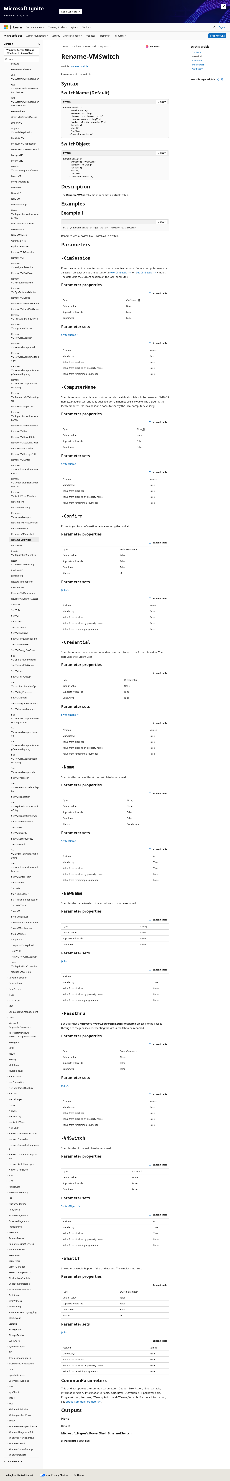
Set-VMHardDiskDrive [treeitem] (22, 665)
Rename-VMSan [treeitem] (19, 528)
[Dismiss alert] (223, 6)
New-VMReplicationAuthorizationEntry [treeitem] (25, 214)
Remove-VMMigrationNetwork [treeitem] (22, 326)
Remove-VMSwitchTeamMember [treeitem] (23, 494)
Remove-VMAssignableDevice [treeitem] (22, 265)
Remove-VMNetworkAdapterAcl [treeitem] (23, 345)
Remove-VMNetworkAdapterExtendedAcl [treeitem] (25, 357)
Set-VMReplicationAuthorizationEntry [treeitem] (25, 806)
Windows (76, 46)
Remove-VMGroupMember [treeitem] (25, 303)
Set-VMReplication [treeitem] (20, 796)
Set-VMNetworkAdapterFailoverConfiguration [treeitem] (25, 718)
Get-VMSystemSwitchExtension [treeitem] (25, 77)
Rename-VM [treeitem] (17, 501)
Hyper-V (104, 46)
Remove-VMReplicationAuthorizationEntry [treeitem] (25, 416)
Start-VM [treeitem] (15, 888)
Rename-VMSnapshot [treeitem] (22, 534)
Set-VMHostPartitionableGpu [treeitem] (24, 684)
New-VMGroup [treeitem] (19, 204)
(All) (63, 590)
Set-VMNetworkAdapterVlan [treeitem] (23, 770)
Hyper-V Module (79, 66)
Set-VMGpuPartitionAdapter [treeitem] (23, 657)
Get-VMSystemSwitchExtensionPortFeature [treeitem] (25, 88)
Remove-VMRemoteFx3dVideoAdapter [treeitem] (25, 397)
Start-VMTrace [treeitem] (18, 905)
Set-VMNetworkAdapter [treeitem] (23, 709)
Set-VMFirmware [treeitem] (19, 644)
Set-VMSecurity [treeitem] (19, 832)
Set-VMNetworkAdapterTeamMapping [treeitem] (24, 758)
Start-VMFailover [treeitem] (19, 893)
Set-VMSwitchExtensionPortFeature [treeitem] (24, 854)
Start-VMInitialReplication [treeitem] (24, 899)
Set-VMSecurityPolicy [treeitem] (22, 838)
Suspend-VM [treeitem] (18, 939)
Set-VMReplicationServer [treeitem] (24, 815)
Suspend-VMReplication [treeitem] (23, 945)
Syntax (195, 52)
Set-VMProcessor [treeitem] (20, 777)
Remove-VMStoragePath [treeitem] (23, 454)
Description (198, 56)
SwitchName (69, 335)
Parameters (198, 64)
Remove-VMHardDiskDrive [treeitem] (25, 309)
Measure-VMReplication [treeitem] (23, 143)
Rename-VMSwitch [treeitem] (21, 539)
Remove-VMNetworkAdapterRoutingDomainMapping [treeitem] (25, 370)
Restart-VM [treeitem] (17, 575)
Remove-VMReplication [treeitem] (23, 406)
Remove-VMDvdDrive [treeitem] (22, 273)
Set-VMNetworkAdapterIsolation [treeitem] (24, 732)
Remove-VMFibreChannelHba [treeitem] (22, 280)
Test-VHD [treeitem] (16, 950)
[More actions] (166, 46)
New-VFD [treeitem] (16, 187)
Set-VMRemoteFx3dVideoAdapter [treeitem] (25, 787)
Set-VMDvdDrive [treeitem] (19, 632)
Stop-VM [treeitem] (15, 911)
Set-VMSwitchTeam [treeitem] (21, 876)
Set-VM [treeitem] (15, 615)
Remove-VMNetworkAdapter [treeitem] (21, 336)
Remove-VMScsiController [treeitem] (24, 442)
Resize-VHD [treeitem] (17, 570)
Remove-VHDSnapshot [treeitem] (23, 252)
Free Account (217, 35)
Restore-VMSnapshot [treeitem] (22, 581)
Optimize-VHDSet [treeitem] (20, 246)
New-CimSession (119, 272)
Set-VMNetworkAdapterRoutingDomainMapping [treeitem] (25, 745)
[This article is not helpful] (222, 79)
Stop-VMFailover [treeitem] (19, 916)
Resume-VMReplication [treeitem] (23, 593)
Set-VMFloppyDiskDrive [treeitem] (23, 650)
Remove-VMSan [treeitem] (19, 431)
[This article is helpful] (218, 79)
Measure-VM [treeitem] (18, 137)
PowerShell (91, 46)
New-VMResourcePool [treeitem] (22, 223)
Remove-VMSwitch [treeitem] (21, 459)
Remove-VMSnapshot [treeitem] (22, 448)
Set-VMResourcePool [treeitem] (22, 821)
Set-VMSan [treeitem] (17, 827)
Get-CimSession (144, 272)
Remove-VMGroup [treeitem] (20, 297)
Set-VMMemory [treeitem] (19, 697)
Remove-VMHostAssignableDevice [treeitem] (24, 316)
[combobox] (21, 52)
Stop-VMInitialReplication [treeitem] (24, 922)
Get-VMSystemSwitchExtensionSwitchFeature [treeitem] (25, 101)
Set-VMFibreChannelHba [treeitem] (24, 638)
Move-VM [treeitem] (16, 176)
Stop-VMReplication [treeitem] (21, 928)
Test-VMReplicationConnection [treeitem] (24, 964)
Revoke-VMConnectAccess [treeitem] (24, 598)
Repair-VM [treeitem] (16, 545)
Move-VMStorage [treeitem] (20, 181)
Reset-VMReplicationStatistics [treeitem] (23, 553)
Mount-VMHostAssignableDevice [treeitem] (24, 168)
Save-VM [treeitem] (15, 604)
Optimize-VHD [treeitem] (18, 240)
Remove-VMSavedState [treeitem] (23, 436)
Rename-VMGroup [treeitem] (21, 507)
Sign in (222, 27)
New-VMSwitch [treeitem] (19, 234)
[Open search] (214, 27)
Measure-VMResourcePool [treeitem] (25, 149)
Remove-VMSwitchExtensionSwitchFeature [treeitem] (24, 482)
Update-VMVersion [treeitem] (21, 971)
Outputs (196, 68)
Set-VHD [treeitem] (15, 610)
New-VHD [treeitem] (16, 193)
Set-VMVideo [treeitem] (17, 882)
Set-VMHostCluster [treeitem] (21, 676)
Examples (197, 60)
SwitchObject (69, 1206)
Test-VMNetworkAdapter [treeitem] (24, 956)
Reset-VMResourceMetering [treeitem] (22, 562)
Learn (65, 46)
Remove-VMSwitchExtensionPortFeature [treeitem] (24, 469)
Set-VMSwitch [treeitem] (18, 844)
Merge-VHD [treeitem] (17, 155)
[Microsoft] (6, 27)
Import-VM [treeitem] (17, 122)
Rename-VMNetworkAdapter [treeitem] (21, 515)
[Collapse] (39, 43)
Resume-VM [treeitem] (17, 587)
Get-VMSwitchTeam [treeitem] (21, 69)
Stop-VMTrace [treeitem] (18, 933)
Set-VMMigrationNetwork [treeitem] (24, 703)
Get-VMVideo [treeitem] (18, 111)
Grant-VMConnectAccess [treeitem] (24, 116)
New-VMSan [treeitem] (17, 229)
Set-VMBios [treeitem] (17, 621)
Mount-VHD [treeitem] (17, 160)
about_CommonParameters (82, 1401)
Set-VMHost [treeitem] (17, 671)
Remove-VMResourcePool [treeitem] (24, 425)
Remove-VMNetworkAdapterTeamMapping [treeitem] (24, 383)
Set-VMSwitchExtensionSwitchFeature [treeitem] (24, 867)
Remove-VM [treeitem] (17, 257)
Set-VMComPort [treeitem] (19, 627)
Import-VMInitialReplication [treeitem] (21, 130)
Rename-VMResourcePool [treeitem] (24, 522)
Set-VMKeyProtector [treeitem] (21, 691)
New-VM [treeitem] (15, 198)
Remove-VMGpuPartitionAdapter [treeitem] (23, 290)
